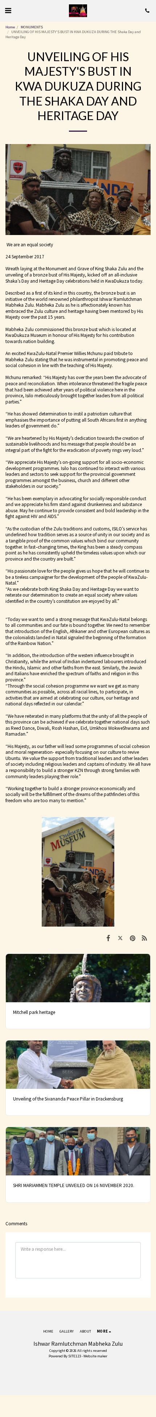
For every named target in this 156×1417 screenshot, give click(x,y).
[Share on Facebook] (108, 938)
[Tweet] (120, 938)
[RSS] (145, 938)
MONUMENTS (32, 27)
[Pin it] (132, 938)
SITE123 (74, 1356)
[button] (8, 10)
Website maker (95, 1356)
